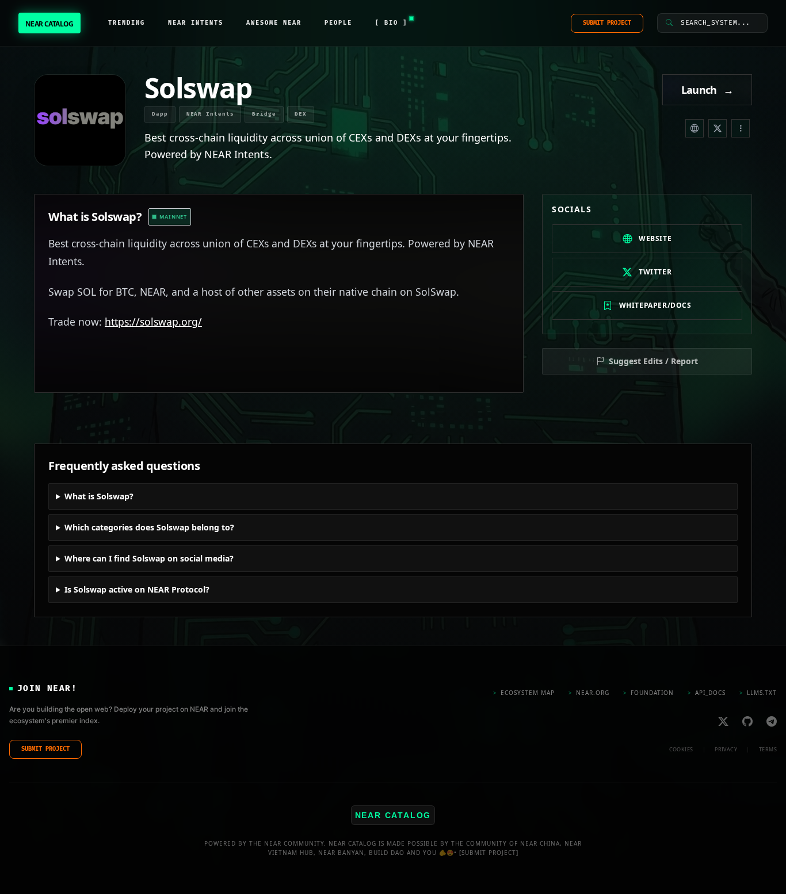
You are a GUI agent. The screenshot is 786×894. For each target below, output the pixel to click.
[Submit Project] (488, 853)
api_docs (707, 692)
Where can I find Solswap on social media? (149, 558)
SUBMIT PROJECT (607, 23)
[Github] (747, 721)
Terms (768, 748)
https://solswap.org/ (153, 321)
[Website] (694, 128)
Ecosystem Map (524, 692)
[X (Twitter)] (717, 128)
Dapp (160, 114)
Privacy (726, 748)
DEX (301, 114)
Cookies (681, 748)
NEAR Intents (210, 114)
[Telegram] (771, 721)
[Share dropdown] (740, 128)
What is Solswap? (98, 496)
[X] (723, 721)
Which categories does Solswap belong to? (149, 527)
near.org (588, 692)
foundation (648, 692)
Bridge (264, 114)
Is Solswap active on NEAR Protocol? (136, 589)
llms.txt (758, 692)
